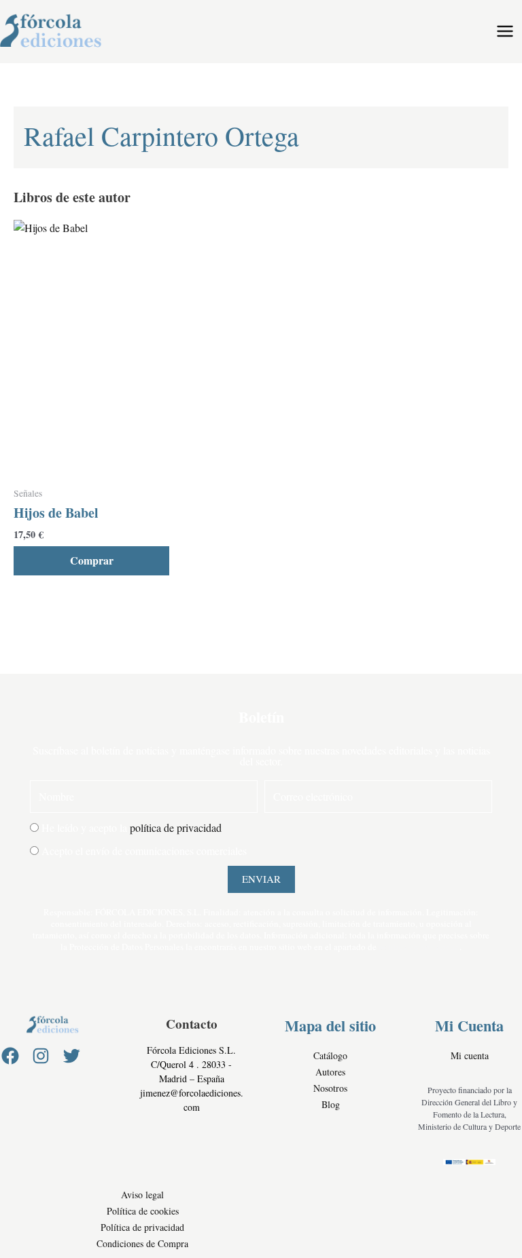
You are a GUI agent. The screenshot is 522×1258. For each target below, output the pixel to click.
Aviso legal (142, 1194)
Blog (330, 1104)
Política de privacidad (142, 1227)
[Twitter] (71, 1056)
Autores (330, 1071)
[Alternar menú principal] (505, 31)
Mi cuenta (470, 1055)
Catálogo (330, 1055)
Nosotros (330, 1088)
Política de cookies (143, 1210)
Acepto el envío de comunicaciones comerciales (144, 850)
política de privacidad (176, 827)
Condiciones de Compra (142, 1243)
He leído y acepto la (131, 827)
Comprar (92, 560)
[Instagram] (41, 1056)
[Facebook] (10, 1056)
